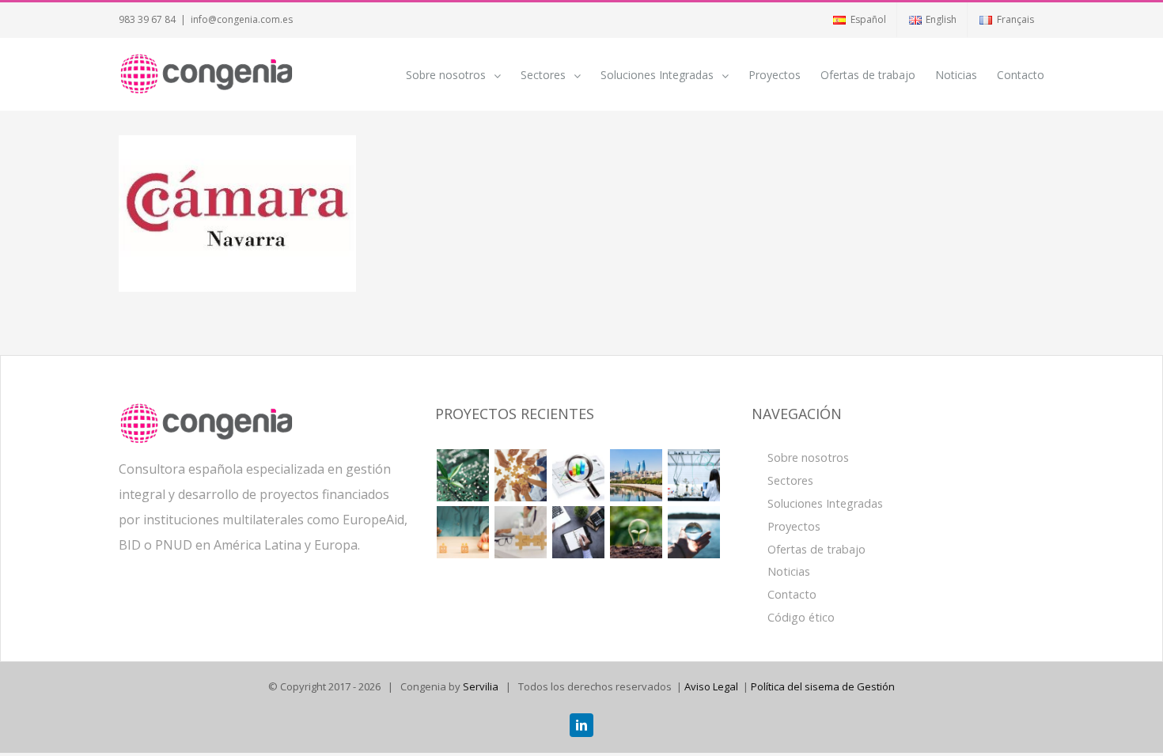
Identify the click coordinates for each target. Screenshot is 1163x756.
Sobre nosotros (808, 457)
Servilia (480, 686)
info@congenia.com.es (242, 19)
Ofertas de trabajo (816, 549)
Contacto (791, 594)
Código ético (801, 617)
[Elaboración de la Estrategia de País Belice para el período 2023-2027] (520, 475)
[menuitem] (858, 19)
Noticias (788, 571)
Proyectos (793, 526)
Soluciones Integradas (825, 503)
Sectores (790, 480)
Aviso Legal (711, 686)
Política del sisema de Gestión (823, 686)
